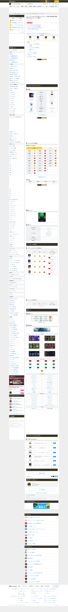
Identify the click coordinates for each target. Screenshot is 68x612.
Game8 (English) (47, 586)
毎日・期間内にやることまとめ (14, 82)
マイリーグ (11, 347)
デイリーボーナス (12, 349)
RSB (10, 193)
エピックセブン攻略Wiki (34, 596)
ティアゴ (35, 24)
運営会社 (42, 586)
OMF (10, 172)
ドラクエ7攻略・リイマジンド (22, 591)
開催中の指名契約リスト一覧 (14, 72)
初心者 (47, 6)
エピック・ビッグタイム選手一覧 (14, 262)
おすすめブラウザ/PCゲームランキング (17, 413)
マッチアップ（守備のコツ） (14, 335)
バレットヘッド (50, 401)
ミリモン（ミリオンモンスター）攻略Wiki (50, 602)
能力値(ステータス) (12, 345)
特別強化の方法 (12, 304)
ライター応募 (56, 586)
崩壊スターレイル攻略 (21, 593)
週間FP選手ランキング (13, 139)
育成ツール (56, 6)
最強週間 (30, 6)
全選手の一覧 (42, 332)
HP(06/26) (53, 39)
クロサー (34, 383)
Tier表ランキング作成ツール (14, 133)
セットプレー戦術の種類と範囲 (14, 367)
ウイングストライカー (13, 213)
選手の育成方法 (12, 300)
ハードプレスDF (12, 238)
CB (10, 195)
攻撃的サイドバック (50, 387)
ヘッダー (49, 230)
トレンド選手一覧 (12, 264)
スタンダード (50, 357)
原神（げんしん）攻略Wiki (21, 596)
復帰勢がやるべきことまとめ (14, 80)
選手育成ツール (12, 135)
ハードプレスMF (12, 225)
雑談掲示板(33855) (12, 60)
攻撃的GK (49, 392)
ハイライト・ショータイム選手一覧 (15, 260)
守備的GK (34, 392)
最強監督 (34, 6)
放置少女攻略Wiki (20, 598)
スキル (30, 51)
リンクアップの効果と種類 (13, 314)
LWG (10, 164)
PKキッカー (49, 235)
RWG (10, 166)
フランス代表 (11, 98)
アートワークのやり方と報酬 (14, 371)
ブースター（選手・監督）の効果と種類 (15, 278)
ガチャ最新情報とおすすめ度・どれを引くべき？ (18, 22)
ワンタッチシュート (49, 234)
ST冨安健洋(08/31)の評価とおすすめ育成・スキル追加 (18, 27)
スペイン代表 (11, 100)
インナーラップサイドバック (50, 388)
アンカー (34, 385)
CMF (10, 174)
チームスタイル (12, 341)
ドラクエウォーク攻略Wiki (21, 594)
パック (43, 6)
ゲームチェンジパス (34, 398)
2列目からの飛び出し (50, 382)
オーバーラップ (50, 390)
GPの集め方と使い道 (13, 308)
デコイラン (11, 203)
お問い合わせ (37, 586)
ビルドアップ (34, 390)
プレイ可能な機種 (12, 351)
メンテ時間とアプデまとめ (13, 66)
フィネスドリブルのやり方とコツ (14, 373)
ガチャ (14, 6)
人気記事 (13, 18)
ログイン (57, 1)
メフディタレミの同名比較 (32, 52)
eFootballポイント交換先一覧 (14, 312)
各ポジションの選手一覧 (13, 270)
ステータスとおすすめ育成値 (33, 47)
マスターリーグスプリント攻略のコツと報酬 (34, 26)
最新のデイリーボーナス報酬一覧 (14, 78)
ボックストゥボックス (50, 383)
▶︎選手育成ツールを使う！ (42, 322)
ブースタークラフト (12, 361)
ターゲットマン (50, 377)
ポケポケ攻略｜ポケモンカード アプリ (49, 591)
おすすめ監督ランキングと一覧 (14, 274)
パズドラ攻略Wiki (33, 593)
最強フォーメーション (13, 137)
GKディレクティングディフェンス (49, 405)
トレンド (34, 349)
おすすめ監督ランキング (13, 154)
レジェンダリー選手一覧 (13, 268)
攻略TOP (11, 6)
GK (10, 197)
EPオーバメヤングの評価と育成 (36, 25)
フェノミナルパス (34, 401)
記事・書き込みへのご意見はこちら (43, 492)
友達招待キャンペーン (13, 68)
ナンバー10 (49, 380)
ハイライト (51, 99)
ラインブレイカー (49, 375)
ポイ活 (43, 1)
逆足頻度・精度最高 (50, 408)
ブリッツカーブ (50, 400)
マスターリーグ (12, 343)
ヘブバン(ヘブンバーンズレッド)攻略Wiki (36, 598)
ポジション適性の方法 (13, 306)
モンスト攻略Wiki (46, 593)
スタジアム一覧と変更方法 (13, 369)
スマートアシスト (12, 359)
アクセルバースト (49, 403)
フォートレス (50, 395)
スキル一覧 (11, 294)
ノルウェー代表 (12, 112)
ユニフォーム (11, 318)
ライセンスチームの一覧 (13, 286)
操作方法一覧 (11, 355)
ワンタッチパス (49, 229)
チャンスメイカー (34, 382)
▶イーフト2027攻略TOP (13, 49)
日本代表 (11, 90)
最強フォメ (26, 6)
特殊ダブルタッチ (34, 408)
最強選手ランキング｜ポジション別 (17, 20)
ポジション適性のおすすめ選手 (14, 357)
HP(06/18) (30, 39)
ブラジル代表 (11, 102)
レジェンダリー (50, 349)
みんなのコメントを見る (32, 56)
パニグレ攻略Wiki (20, 600)
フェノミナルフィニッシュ (34, 395)
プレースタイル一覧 (12, 290)
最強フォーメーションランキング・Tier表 (18, 29)
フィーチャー (34, 357)
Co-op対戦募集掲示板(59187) (14, 58)
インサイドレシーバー (34, 380)
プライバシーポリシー (25, 586)
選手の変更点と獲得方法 (13, 325)
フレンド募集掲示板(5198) (13, 62)
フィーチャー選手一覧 (13, 266)
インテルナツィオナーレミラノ (31, 106)
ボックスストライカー (34, 377)
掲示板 (21, 18)
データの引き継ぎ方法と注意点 (14, 333)
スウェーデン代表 (12, 110)
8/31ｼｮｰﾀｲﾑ (18, 6)
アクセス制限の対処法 (13, 353)
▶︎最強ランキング (31, 111)
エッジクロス (50, 398)
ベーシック (51, 98)
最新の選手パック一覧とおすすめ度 (15, 76)
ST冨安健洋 (33, 28)
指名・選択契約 (39, 6)
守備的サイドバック (34, 388)
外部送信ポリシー (31, 586)
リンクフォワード (51, 96)
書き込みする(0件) (42, 473)
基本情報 (30, 45)
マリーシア (49, 227)
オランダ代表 (11, 92)
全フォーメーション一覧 (13, 252)
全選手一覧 (11, 258)
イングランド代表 (12, 94)
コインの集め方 (12, 310)
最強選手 (22, 6)
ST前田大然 (36, 28)
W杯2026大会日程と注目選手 (14, 86)
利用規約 (19, 586)
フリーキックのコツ (12, 339)
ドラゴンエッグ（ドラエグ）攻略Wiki (23, 602)
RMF (10, 170)
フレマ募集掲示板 (51, 6)
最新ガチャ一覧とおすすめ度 (14, 70)
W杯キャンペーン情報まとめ (14, 88)
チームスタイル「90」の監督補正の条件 (15, 116)
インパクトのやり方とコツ (13, 331)
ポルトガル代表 (12, 104)
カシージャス (39, 24)
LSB (10, 191)
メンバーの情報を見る (42, 489)
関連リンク (30, 54)
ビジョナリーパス (34, 400)
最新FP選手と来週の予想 (13, 74)
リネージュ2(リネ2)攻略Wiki (35, 602)
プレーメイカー (50, 385)
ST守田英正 (29, 28)
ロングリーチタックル (34, 405)
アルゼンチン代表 (12, 96)
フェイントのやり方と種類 (13, 337)
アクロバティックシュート (49, 233)
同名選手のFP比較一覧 (13, 282)
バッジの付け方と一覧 (13, 363)
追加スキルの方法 (12, 302)
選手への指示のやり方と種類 (14, 365)
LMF (10, 168)
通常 (45, 39)
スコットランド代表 (12, 108)
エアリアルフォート (34, 403)
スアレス (32, 24)
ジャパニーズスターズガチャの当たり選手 (36, 27)
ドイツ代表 (11, 106)
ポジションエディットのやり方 (14, 254)
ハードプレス (34, 387)
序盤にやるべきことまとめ (13, 298)
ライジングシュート (49, 232)
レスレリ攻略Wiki (33, 600)
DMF (10, 189)
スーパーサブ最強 (12, 150)
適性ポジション (31, 49)
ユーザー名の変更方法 (13, 327)
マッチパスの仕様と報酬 (13, 329)
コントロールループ (49, 231)
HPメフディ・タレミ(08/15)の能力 (33, 43)
